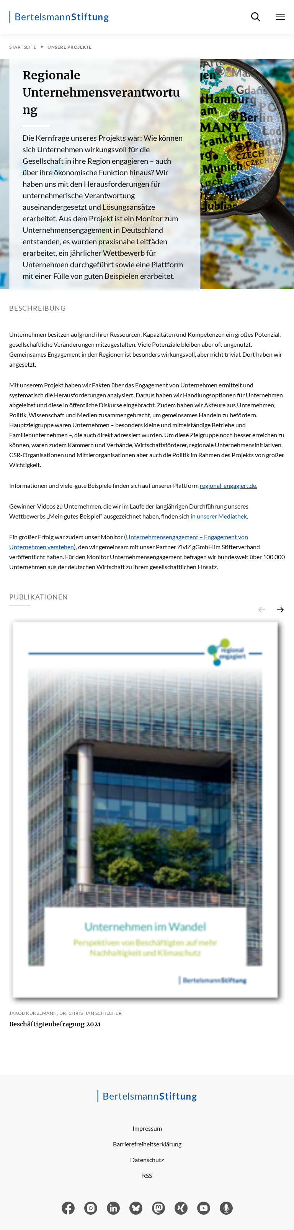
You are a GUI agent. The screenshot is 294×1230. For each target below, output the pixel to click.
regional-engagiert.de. (228, 485)
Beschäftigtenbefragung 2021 (55, 1024)
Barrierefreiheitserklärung (147, 1144)
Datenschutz (147, 1159)
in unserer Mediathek (218, 516)
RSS (147, 1175)
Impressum (147, 1128)
